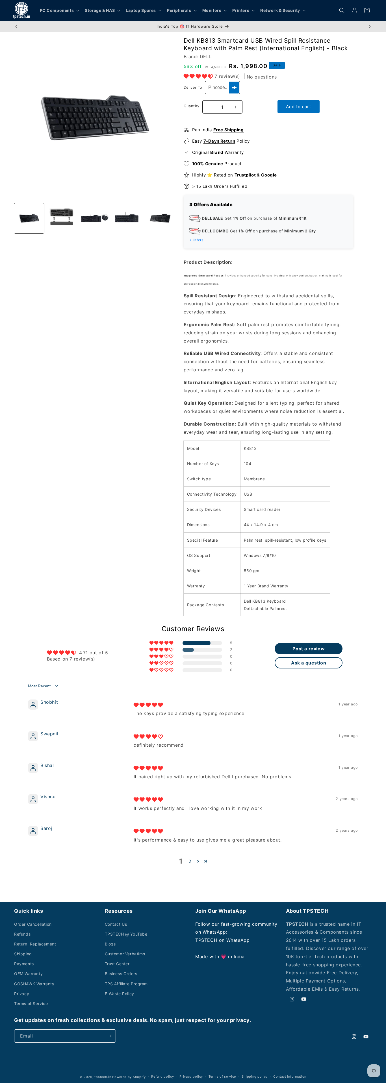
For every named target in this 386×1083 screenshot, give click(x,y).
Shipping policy (255, 1076)
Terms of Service (31, 1003)
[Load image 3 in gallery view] (95, 218)
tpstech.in (102, 1077)
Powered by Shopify (129, 1077)
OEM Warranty (28, 973)
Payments (24, 963)
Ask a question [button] (308, 663)
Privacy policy (191, 1076)
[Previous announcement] (16, 26)
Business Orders (121, 973)
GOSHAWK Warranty (34, 983)
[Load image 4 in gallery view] (127, 218)
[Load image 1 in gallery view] (29, 218)
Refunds (22, 934)
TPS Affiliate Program (126, 983)
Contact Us (116, 924)
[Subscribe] (109, 1036)
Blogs (110, 944)
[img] (148, 705)
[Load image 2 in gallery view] (62, 218)
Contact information (289, 1076)
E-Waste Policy (119, 993)
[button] (59, 10)
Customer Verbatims (125, 953)
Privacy (21, 993)
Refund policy (162, 1076)
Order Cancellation (33, 924)
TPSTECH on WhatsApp (222, 940)
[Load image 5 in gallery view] (160, 218)
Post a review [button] (308, 648)
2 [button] (190, 861)
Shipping (23, 953)
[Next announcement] (370, 26)
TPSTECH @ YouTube (126, 934)
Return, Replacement (35, 944)
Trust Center (117, 963)
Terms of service (222, 1076)
